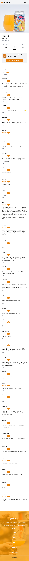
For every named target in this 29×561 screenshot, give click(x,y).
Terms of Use (14, 552)
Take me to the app (14, 60)
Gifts (14, 535)
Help (14, 545)
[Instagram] (17, 527)
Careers (15, 542)
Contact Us (14, 547)
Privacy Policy (14, 550)
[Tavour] (14, 518)
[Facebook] (15, 527)
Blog (14, 537)
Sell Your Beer (14, 540)
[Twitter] (12, 527)
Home (25, 2)
